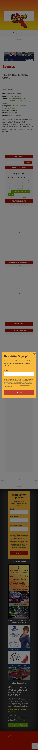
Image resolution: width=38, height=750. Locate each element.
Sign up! (19, 392)
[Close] (34, 354)
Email (6, 370)
